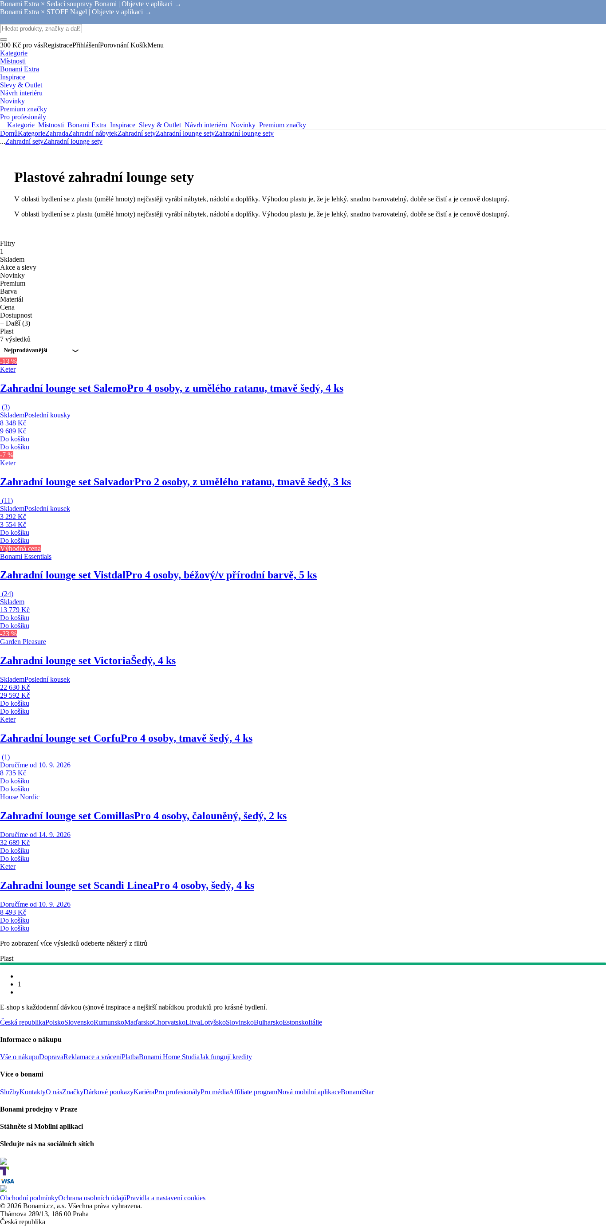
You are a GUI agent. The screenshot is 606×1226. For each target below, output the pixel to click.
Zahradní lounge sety (244, 133)
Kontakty (33, 1092)
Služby (10, 1092)
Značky (72, 1092)
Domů (9, 133)
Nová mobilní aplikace (309, 1092)
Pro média (215, 1092)
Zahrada (56, 133)
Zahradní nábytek (93, 133)
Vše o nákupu (19, 1057)
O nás (54, 1092)
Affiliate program (253, 1092)
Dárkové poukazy (108, 1092)
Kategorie (31, 133)
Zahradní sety (137, 133)
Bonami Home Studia (169, 1057)
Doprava (51, 1057)
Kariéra (144, 1092)
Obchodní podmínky (29, 1198)
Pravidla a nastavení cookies (165, 1198)
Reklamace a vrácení (92, 1057)
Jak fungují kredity (226, 1057)
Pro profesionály (177, 1092)
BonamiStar (357, 1092)
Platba (130, 1057)
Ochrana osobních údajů (92, 1198)
